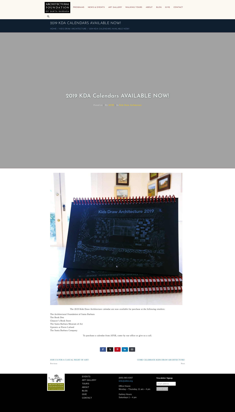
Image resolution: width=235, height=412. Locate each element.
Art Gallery (115, 7)
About (149, 7)
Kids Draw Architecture (130, 105)
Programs (78, 7)
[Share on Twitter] (110, 349)
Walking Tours (133, 7)
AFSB (111, 105)
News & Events (96, 7)
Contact (178, 7)
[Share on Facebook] (103, 349)
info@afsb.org (126, 381)
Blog (159, 7)
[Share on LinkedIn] (125, 349)
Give (167, 7)
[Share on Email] (132, 349)
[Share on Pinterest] (117, 349)
